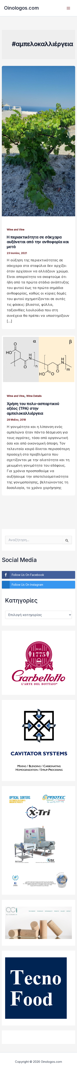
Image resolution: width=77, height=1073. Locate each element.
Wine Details (34, 395)
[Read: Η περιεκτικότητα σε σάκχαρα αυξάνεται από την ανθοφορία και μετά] (38, 141)
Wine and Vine (15, 229)
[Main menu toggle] (68, 8)
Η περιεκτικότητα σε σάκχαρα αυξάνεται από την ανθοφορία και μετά (38, 242)
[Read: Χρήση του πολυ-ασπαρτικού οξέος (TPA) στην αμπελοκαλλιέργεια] (38, 359)
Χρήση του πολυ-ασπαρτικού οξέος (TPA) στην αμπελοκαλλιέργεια (33, 408)
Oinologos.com (21, 8)
